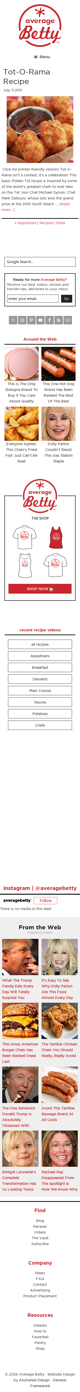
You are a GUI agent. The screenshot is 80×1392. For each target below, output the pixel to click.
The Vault (40, 1238)
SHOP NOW (38, 589)
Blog (40, 1221)
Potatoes (40, 714)
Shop (40, 1348)
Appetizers (26, 223)
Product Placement (40, 1296)
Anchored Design (34, 1380)
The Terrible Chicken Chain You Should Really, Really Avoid (59, 1050)
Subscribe (40, 1244)
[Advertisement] (37, 805)
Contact (40, 1284)
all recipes (40, 644)
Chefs (40, 725)
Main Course (40, 691)
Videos (40, 1232)
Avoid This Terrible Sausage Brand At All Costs (58, 1114)
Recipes (46, 223)
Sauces (40, 702)
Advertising (40, 1290)
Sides (60, 223)
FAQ (40, 1279)
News (40, 1273)
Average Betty (40, 25)
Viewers (40, 1325)
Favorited (40, 1337)
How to (40, 1331)
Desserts (40, 679)
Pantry (40, 1343)
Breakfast (40, 667)
